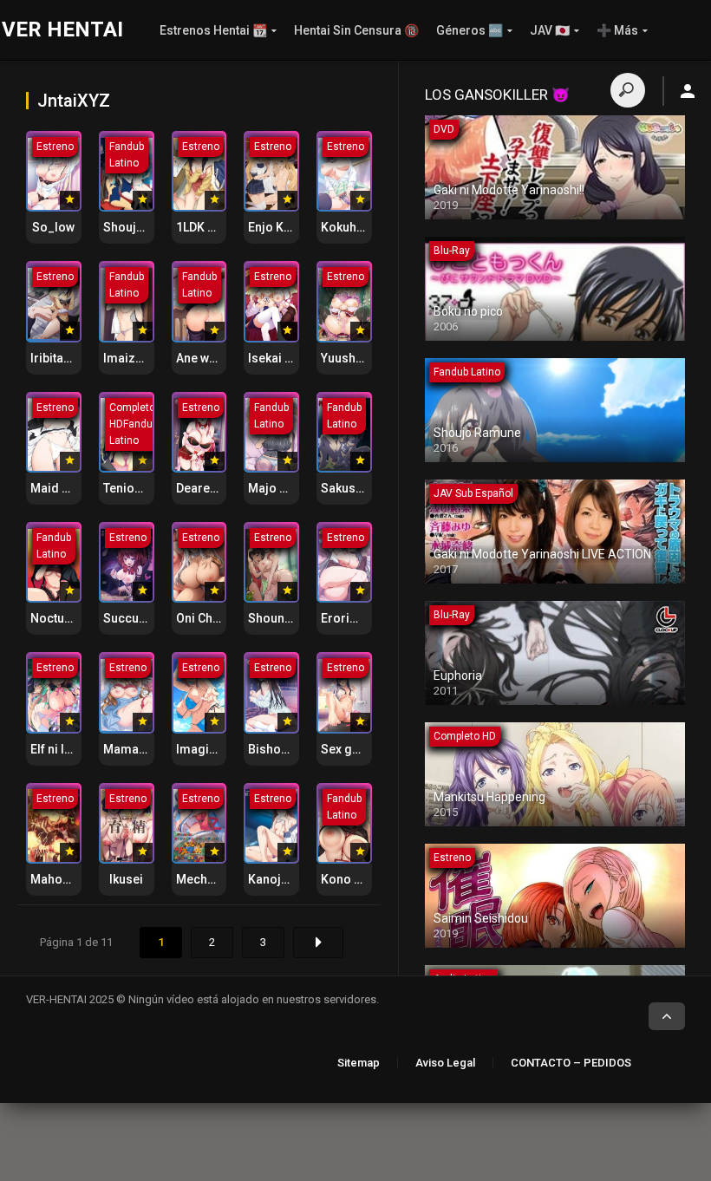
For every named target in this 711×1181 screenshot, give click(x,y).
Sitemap (358, 1062)
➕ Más (617, 30)
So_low (53, 227)
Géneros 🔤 (469, 30)
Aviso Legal (445, 1062)
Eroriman (348, 618)
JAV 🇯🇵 (550, 30)
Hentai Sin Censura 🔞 (356, 30)
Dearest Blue (212, 488)
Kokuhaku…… (357, 227)
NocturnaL (59, 618)
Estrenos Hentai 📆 (213, 30)
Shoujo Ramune (148, 227)
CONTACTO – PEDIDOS (571, 1062)
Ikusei (126, 879)
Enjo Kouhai (282, 227)
